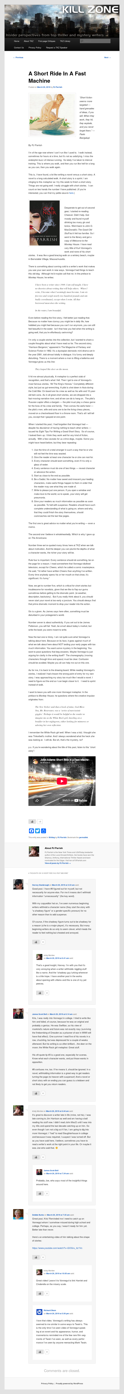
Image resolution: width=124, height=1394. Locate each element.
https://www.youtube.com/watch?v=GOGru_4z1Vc (57, 1247)
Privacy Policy (35, 47)
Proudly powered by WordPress (69, 1383)
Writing (52, 837)
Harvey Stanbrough (40, 885)
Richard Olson (50, 1310)
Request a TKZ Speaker (56, 47)
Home (16, 41)
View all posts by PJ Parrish (58, 863)
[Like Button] (32, 821)
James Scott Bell (39, 1014)
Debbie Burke (38, 1214)
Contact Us (19, 47)
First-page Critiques (46, 41)
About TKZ (28, 41)
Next (107, 57)
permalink (83, 837)
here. (71, 192)
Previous (18, 57)
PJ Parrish (57, 87)
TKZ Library (65, 41)
